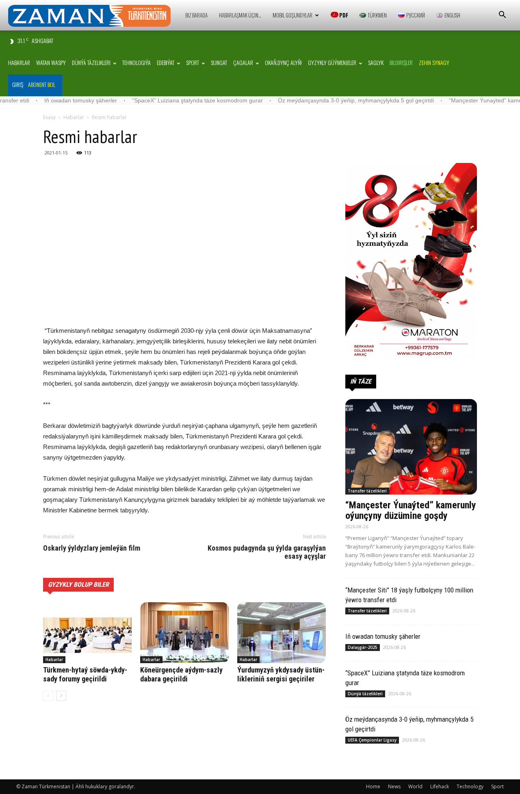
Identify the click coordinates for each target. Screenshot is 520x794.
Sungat (219, 62)
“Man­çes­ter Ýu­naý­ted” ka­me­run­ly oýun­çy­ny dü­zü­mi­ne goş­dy (410, 510)
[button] (502, 16)
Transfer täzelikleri (367, 491)
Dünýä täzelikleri (91, 62)
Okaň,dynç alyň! (283, 62)
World (415, 786)
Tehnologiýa (136, 62)
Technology (470, 786)
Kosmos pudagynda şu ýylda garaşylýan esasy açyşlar (267, 552)
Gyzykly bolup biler (78, 584)
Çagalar (243, 62)
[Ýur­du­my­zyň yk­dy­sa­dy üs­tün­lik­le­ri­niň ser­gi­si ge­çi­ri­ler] (281, 632)
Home (373, 786)
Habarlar (19, 62)
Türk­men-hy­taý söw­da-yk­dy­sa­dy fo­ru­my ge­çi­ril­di (85, 674)
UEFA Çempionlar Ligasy (372, 740)
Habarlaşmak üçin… (240, 15)
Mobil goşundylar (292, 15)
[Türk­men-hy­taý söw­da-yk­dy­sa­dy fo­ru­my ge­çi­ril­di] (87, 632)
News (394, 786)
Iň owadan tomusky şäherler (54, 100)
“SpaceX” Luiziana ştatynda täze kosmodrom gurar (171, 100)
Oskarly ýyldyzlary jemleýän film (91, 548)
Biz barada (196, 15)
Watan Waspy (51, 62)
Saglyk (376, 62)
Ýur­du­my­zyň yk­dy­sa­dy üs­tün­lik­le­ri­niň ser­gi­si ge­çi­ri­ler (281, 674)
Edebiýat (165, 62)
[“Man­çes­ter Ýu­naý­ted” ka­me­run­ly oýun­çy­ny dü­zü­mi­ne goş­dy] (411, 447)
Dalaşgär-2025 (362, 647)
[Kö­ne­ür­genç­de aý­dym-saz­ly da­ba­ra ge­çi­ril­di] (184, 632)
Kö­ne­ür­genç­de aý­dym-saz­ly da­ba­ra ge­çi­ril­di (181, 674)
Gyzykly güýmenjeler (332, 62)
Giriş (17, 84)
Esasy (49, 117)
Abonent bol (41, 84)
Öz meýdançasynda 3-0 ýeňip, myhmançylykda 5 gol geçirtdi (329, 100)
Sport (192, 62)
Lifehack (439, 786)
